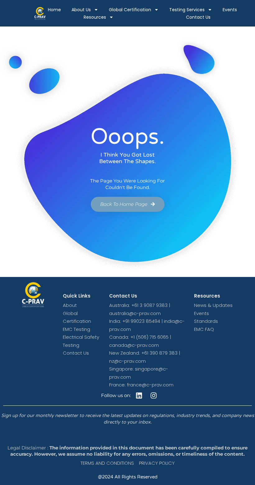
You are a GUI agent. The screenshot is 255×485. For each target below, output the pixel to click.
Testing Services (187, 10)
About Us (81, 10)
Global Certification (130, 10)
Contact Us (198, 17)
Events (230, 10)
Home (54, 10)
